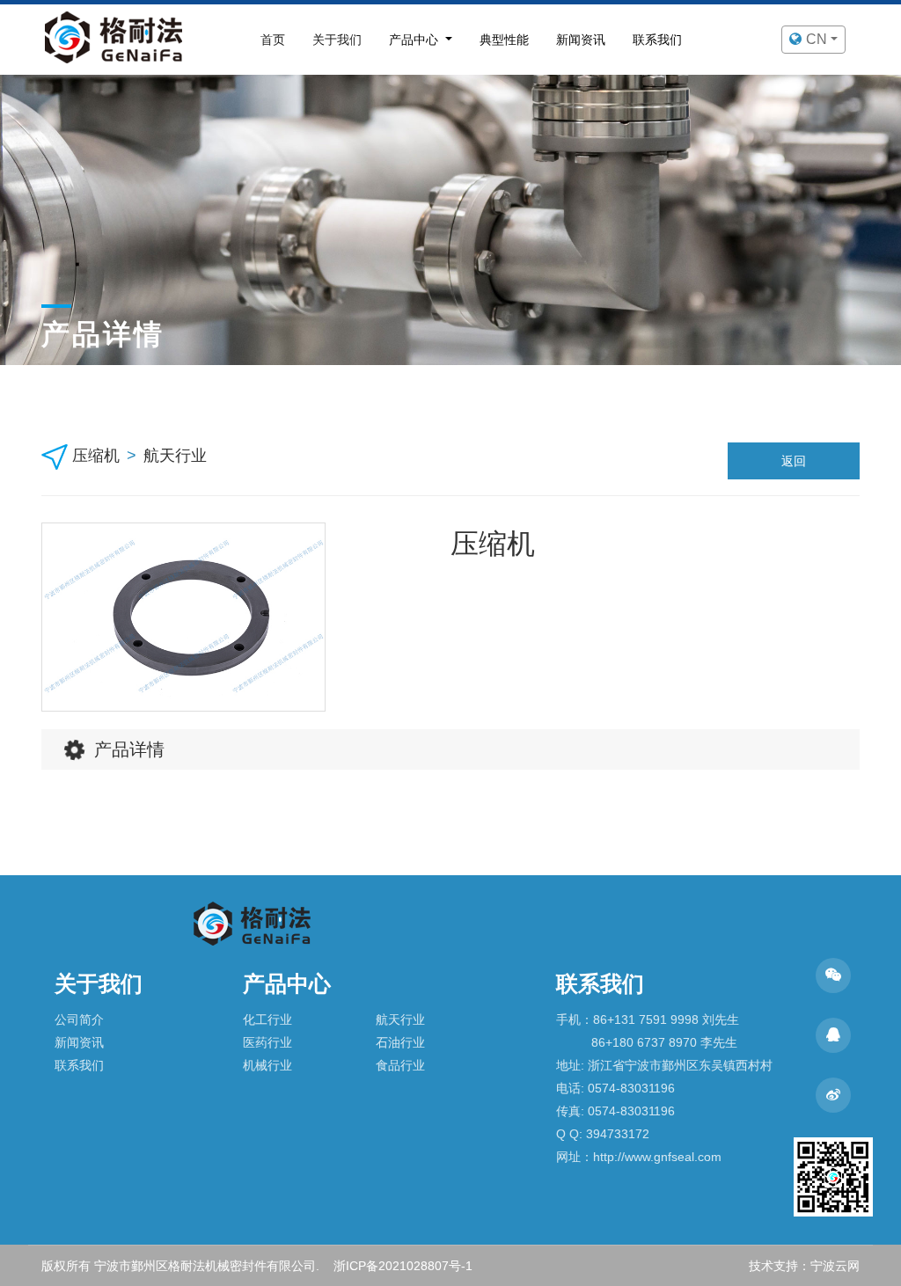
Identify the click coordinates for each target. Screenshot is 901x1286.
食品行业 (400, 1065)
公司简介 (79, 1019)
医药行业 (267, 1042)
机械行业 (267, 1065)
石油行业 (400, 1042)
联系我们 (657, 40)
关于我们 (337, 40)
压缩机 (96, 455)
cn (818, 39)
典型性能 (504, 40)
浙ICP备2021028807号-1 (402, 1266)
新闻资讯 (580, 40)
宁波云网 (835, 1266)
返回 (793, 461)
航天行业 (175, 455)
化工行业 (267, 1019)
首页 (272, 40)
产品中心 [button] (415, 40)
